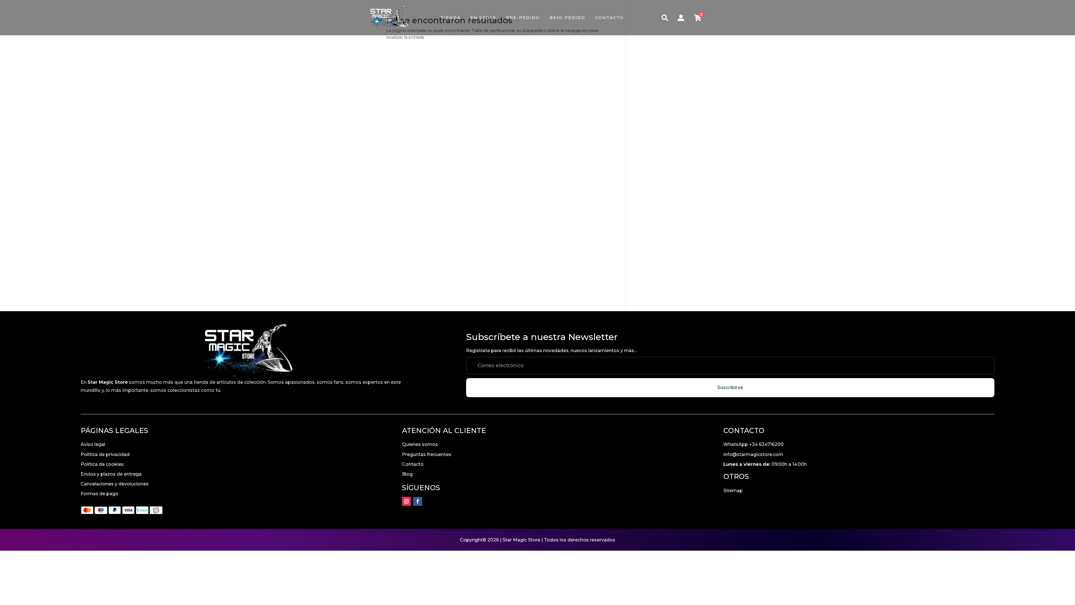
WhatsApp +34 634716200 (753, 444)
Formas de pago (99, 493)
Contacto (413, 464)
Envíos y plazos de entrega (111, 474)
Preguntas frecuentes (426, 454)
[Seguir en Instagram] (406, 501)
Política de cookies (102, 464)
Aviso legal (93, 444)
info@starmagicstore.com (753, 454)
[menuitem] (450, 17)
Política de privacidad (105, 454)
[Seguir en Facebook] (417, 501)
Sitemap (733, 490)
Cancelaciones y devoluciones (115, 484)
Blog (407, 474)
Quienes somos (420, 444)
